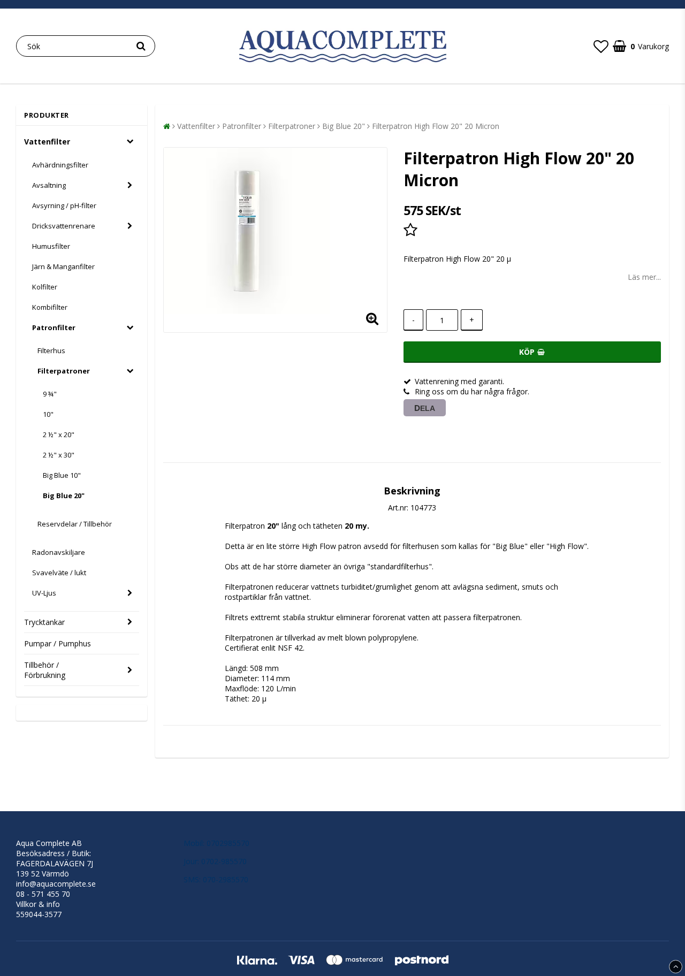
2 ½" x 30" (58, 455)
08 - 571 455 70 (43, 894)
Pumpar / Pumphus (57, 643)
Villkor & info (38, 904)
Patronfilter (53, 327)
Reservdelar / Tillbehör (74, 524)
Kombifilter (49, 307)
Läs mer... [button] (644, 277)
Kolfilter (44, 287)
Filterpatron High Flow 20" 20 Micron (435, 126)
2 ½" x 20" (58, 434)
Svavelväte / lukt (59, 572)
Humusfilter (51, 246)
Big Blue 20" (64, 495)
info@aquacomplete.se (56, 884)
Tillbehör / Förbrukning (44, 670)
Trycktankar (44, 622)
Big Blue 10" (62, 475)
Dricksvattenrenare (63, 226)
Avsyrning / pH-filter (64, 205)
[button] (600, 46)
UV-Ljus (44, 593)
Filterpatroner (63, 371)
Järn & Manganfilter (63, 266)
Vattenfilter (47, 141)
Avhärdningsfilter (60, 165)
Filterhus (51, 350)
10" (48, 414)
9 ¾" (50, 394)
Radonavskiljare (58, 552)
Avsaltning (49, 185)
